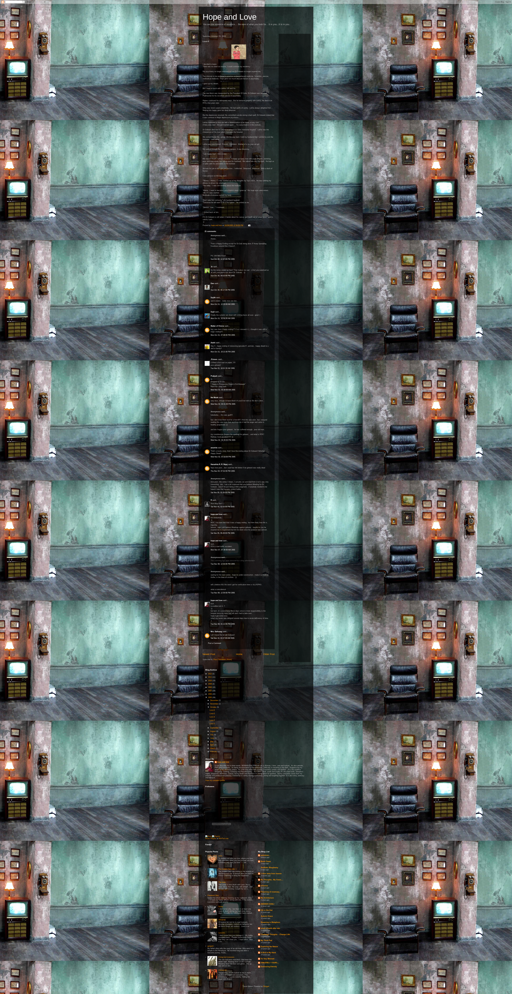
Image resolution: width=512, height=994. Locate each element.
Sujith (213, 298)
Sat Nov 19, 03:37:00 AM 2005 (222, 638)
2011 (210, 677)
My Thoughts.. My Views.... (272, 880)
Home (239, 654)
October (213, 707)
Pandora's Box (213, 895)
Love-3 (212, 720)
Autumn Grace (267, 916)
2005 (210, 697)
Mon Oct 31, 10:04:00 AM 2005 (223, 318)
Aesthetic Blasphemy (269, 868)
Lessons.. (222, 933)
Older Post (269, 654)
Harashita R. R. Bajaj (219, 464)
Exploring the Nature (269, 947)
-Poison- (214, 359)
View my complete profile (215, 780)
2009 (210, 684)
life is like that (266, 910)
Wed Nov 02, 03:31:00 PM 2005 (223, 404)
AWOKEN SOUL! (267, 904)
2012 (210, 674)
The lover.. (222, 882)
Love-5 (212, 714)
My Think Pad (266, 940)
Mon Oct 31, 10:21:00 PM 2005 (223, 352)
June (212, 738)
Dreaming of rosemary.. (270, 892)
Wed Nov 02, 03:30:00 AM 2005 (223, 390)
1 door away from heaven (271, 874)
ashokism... (265, 855)
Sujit (213, 312)
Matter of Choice (217, 326)
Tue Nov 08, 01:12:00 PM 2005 (223, 624)
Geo (212, 283)
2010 (210, 681)
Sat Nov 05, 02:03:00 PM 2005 (223, 507)
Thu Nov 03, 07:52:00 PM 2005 (223, 471)
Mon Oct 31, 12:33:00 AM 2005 (223, 304)
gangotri (210, 946)
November (214, 704)
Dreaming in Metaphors (270, 922)
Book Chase (266, 861)
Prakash (214, 376)
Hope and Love (230, 16)
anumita (214, 448)
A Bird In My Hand (268, 953)
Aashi (213, 343)
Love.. (220, 856)
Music (207, 838)
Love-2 (212, 724)
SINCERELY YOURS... (270, 963)
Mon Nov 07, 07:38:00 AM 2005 (223, 550)
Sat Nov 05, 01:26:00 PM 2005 (223, 493)
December (214, 700)
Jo (212, 267)
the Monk (214, 398)
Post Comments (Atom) (222, 659)
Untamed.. (222, 920)
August (213, 731)
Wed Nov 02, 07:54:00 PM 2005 (223, 457)
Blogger (266, 986)
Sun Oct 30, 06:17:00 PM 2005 (223, 290)
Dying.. (221, 907)
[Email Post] (249, 225)
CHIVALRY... (223, 970)
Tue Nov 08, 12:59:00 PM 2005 (223, 593)
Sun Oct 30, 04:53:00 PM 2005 (223, 276)
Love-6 (212, 710)
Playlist (213, 838)
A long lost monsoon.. (226, 957)
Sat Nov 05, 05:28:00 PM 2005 (223, 533)
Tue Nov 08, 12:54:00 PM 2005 (223, 564)
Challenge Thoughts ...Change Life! (275, 934)
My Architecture (267, 898)
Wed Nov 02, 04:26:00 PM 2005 (223, 440)
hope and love (216, 514)
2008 (210, 687)
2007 (210, 691)
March (213, 748)
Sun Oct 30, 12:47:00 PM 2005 (223, 259)
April (212, 745)
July (212, 735)
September (214, 728)
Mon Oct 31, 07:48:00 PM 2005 (223, 335)
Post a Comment (214, 643)
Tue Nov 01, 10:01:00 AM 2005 (223, 368)
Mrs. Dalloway (216, 632)
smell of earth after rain (270, 928)
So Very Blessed (267, 959)
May (212, 741)
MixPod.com (224, 838)
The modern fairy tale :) (227, 869)
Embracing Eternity (269, 967)
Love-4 (212, 717)
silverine (264, 886)
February (214, 752)
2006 (210, 694)
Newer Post (209, 654)
